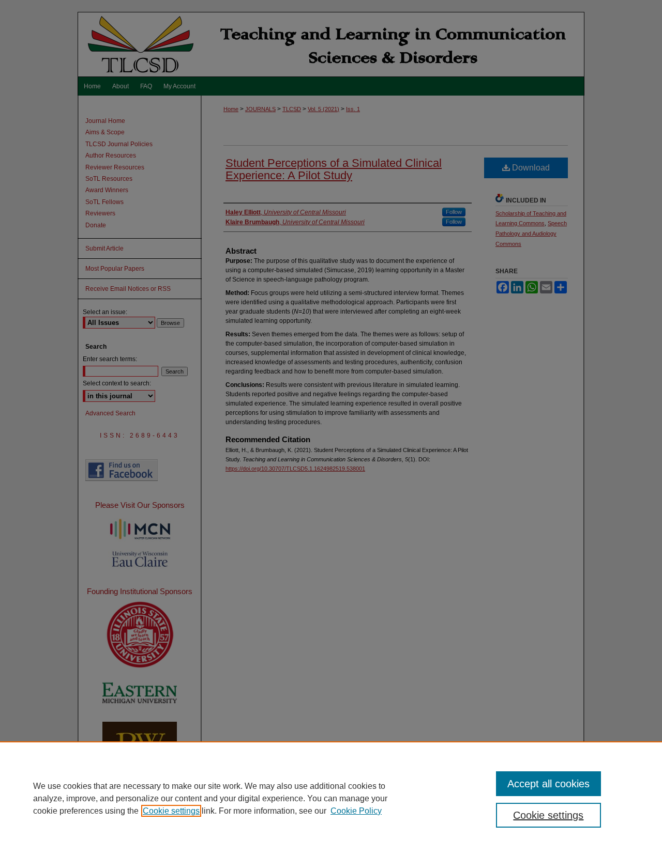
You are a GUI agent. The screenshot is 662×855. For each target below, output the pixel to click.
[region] (331, 798)
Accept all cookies (548, 783)
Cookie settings (171, 810)
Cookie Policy (356, 810)
